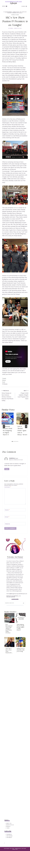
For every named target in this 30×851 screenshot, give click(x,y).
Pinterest (9, 837)
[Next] (26, 426)
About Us (8, 823)
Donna (11, 28)
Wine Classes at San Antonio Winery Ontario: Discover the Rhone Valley (7, 395)
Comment (7, 487)
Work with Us (10, 825)
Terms (7, 828)
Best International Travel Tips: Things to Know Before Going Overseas (9, 629)
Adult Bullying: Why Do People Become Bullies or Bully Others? (20, 627)
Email (7, 517)
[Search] (23, 603)
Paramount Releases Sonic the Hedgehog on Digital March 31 (7, 431)
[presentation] (8, 418)
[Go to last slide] (4, 426)
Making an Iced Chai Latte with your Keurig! (20, 650)
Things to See (15, 14)
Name (7, 510)
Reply (6, 469)
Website (7, 524)
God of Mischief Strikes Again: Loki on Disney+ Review (22, 431)
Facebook (9, 834)
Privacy (8, 826)
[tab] (12, 441)
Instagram (9, 836)
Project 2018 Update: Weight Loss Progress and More (23, 394)
